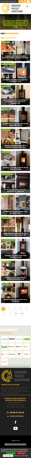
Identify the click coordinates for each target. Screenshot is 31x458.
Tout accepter (11, 453)
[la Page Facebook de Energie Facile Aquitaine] (24, 2)
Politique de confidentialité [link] (21, 455)
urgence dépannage (17, 416)
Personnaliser (8, 455)
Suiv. (22, 313)
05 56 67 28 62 (17, 412)
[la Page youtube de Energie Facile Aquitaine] (28, 2)
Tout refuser (21, 453)
